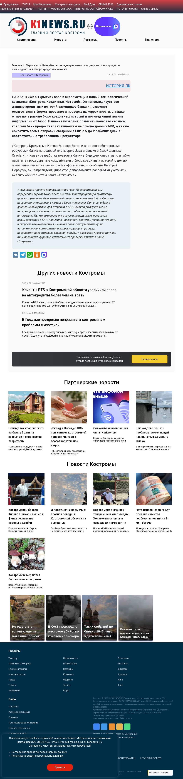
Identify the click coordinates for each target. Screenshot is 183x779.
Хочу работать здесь (67, 4)
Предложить (11, 4)
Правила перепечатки (19, 728)
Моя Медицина (42, 4)
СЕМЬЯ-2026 (105, 4)
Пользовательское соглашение (23, 723)
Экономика (123, 658)
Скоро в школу (149, 8)
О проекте (13, 706)
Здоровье (122, 669)
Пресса (11, 680)
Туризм (12, 685)
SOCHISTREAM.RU (126, 758)
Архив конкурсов (16, 674)
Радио (66, 690)
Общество (68, 680)
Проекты (121, 39)
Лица (120, 685)
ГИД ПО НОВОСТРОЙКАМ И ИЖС (94, 8)
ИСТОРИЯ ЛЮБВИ (127, 8)
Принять (60, 767)
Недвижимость (70, 658)
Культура (122, 674)
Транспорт (152, 39)
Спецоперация (27, 39)
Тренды (66, 685)
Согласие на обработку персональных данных (39, 752)
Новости (60, 39)
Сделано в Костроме (129, 4)
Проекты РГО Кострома (19, 663)
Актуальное (13, 690)
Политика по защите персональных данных (37, 755)
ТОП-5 (26, 4)
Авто (120, 680)
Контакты (13, 717)
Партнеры (90, 39)
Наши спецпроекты (17, 669)
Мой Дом (89, 4)
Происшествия (70, 663)
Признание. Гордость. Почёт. (17, 8)
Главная (17, 65)
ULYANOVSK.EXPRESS (150, 758)
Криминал (68, 674)
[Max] (44, 255)
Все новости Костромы (34, 75)
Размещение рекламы (19, 712)
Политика (123, 663)
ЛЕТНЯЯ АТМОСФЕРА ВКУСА (54, 8)
